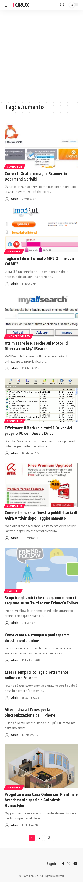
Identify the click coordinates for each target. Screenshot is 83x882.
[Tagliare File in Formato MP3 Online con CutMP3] (41, 230)
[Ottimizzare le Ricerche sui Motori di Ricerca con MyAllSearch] (41, 315)
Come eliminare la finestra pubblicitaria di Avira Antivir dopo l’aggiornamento (41, 515)
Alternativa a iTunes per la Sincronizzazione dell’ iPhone (30, 712)
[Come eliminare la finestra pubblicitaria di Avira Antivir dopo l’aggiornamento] (41, 485)
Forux (20, 5)
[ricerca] (62, 5)
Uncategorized (18, 336)
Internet (14, 251)
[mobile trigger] (8, 5)
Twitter (13, 590)
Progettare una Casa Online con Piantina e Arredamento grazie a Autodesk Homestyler (41, 800)
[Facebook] (63, 864)
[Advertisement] (41, 53)
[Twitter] (69, 864)
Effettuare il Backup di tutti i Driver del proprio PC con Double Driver (38, 430)
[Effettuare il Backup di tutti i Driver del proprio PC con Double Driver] (41, 400)
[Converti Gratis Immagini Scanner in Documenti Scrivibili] (41, 145)
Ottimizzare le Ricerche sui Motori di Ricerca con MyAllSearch (37, 345)
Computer (14, 166)
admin (14, 199)
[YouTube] (75, 864)
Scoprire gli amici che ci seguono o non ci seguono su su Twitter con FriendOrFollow (41, 600)
